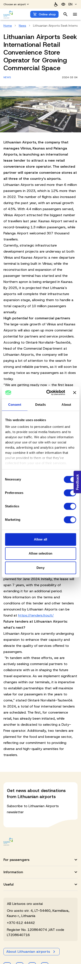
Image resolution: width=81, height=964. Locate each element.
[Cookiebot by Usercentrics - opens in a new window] (48, 392)
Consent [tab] (14, 404)
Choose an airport (14, 4)
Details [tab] (40, 404)
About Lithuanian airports (28, 951)
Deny (40, 568)
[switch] (70, 492)
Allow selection (40, 553)
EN (70, 4)
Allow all (40, 539)
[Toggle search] (65, 14)
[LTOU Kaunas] (8, 841)
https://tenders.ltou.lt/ (36, 615)
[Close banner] (74, 392)
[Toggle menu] (75, 14)
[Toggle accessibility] (63, 4)
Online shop (47, 14)
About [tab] (66, 404)
